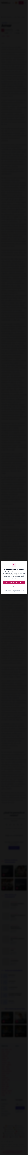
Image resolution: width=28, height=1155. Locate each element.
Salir (14, 586)
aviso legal (17, 590)
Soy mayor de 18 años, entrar (14, 582)
